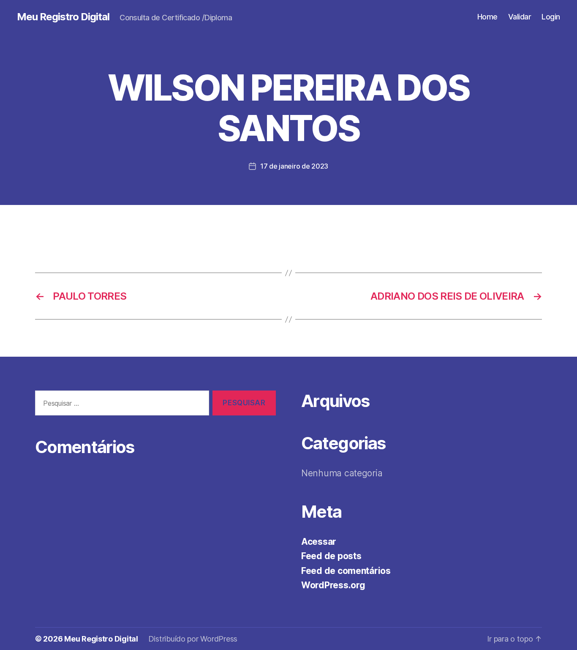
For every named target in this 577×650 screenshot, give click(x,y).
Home (487, 16)
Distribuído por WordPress (192, 638)
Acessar (318, 541)
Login (551, 16)
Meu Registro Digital (63, 17)
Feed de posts (331, 556)
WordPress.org (333, 585)
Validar (519, 16)
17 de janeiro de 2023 (294, 166)
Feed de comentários (346, 570)
